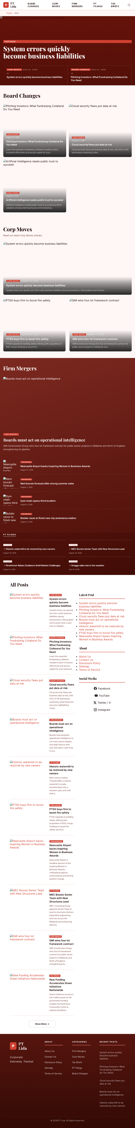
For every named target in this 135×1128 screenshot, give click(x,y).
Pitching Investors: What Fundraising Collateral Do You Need (99, 79)
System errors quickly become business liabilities (44, 52)
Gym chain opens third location (38, 500)
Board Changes (33, 5)
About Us (85, 656)
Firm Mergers (77, 5)
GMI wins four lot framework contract (95, 339)
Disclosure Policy (89, 663)
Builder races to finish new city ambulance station (48, 518)
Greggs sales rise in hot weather (87, 565)
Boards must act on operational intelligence (44, 440)
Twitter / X (104, 702)
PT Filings (98, 5)
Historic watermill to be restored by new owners (30, 549)
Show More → (42, 1024)
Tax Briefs (115, 5)
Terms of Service (89, 669)
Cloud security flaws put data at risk (92, 144)
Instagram (104, 709)
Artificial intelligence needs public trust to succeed (34, 200)
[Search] (129, 5)
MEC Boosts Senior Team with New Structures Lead (97, 549)
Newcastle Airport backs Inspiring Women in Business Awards (55, 466)
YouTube (104, 695)
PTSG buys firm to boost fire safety (27, 339)
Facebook (104, 688)
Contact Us (86, 659)
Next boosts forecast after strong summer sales (47, 483)
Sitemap (84, 666)
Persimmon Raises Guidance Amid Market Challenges (33, 565)
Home (9, 13)
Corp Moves (56, 5)
